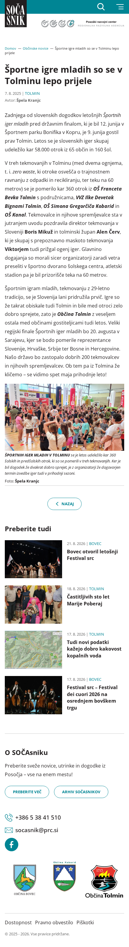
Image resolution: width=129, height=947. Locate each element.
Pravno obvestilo (54, 922)
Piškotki (85, 922)
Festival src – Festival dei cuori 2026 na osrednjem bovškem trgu (92, 697)
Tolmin (32, 93)
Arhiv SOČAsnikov (81, 791)
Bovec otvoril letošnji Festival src (92, 554)
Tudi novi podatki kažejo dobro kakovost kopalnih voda (94, 649)
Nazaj (68, 503)
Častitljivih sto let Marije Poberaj (88, 600)
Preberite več (27, 791)
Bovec (95, 543)
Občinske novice (35, 48)
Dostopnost (18, 922)
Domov (10, 48)
